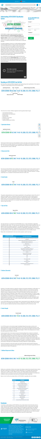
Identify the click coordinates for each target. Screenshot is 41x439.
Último (35, 30)
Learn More (10, 433)
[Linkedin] (36, 437)
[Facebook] (32, 437)
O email (30, 21)
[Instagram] (38, 437)
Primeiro (29, 30)
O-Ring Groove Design (39, 136)
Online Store (39, 125)
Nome (29, 26)
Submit (31, 38)
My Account (17, 1)
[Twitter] (34, 437)
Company (30, 32)
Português (23, 1)
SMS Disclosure (10, 437)
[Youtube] (39, 437)
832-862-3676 (30, 432)
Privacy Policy (3, 437)
